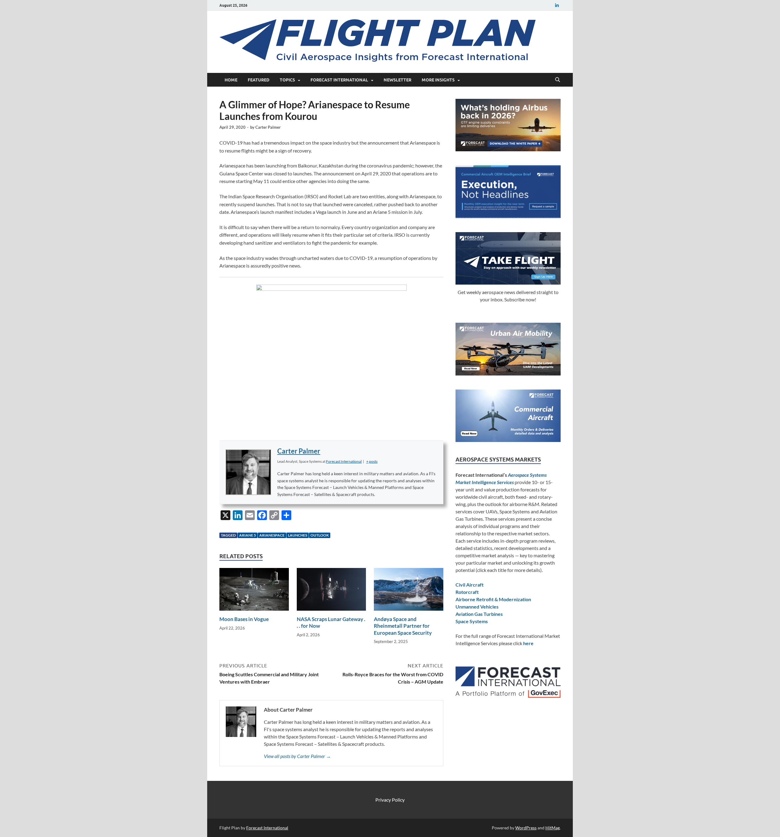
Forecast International (339, 79)
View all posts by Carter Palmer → (297, 756)
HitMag (552, 827)
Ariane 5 (247, 535)
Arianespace (272, 535)
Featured (258, 79)
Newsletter (397, 79)
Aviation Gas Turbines (479, 614)
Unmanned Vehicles (477, 606)
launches (297, 535)
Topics (287, 79)
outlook (319, 535)
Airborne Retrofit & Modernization (493, 599)
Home (231, 79)
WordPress (526, 827)
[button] (372, 461)
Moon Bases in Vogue (244, 619)
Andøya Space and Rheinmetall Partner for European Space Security (403, 626)
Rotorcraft (467, 592)
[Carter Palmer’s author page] (248, 472)
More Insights (438, 79)
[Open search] (557, 80)
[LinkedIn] (557, 5)
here (528, 643)
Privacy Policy (390, 800)
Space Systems (472, 621)
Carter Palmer (268, 127)
